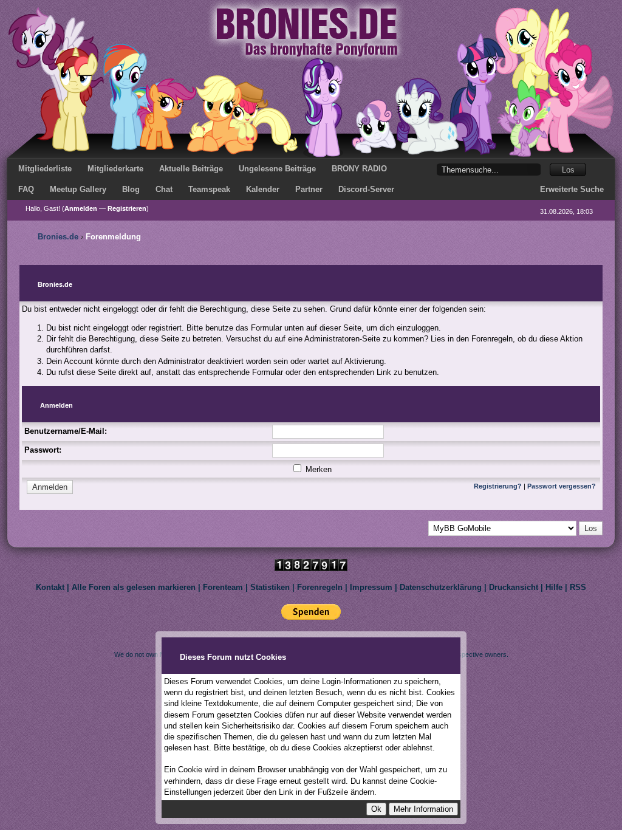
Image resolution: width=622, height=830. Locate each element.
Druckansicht (513, 587)
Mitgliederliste (45, 168)
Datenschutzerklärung (441, 587)
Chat (164, 189)
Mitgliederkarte (115, 168)
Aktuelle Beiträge (191, 168)
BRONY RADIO (359, 168)
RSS (578, 587)
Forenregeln (320, 587)
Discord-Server (366, 189)
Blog (131, 189)
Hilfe (553, 587)
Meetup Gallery (78, 189)
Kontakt (50, 587)
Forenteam (223, 587)
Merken (317, 469)
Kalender (262, 189)
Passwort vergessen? (561, 486)
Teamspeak (209, 189)
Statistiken (270, 587)
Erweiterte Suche (572, 189)
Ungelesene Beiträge (277, 168)
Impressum (371, 587)
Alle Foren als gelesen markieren (134, 587)
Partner (309, 189)
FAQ (26, 189)
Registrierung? (498, 486)
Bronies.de (58, 236)
